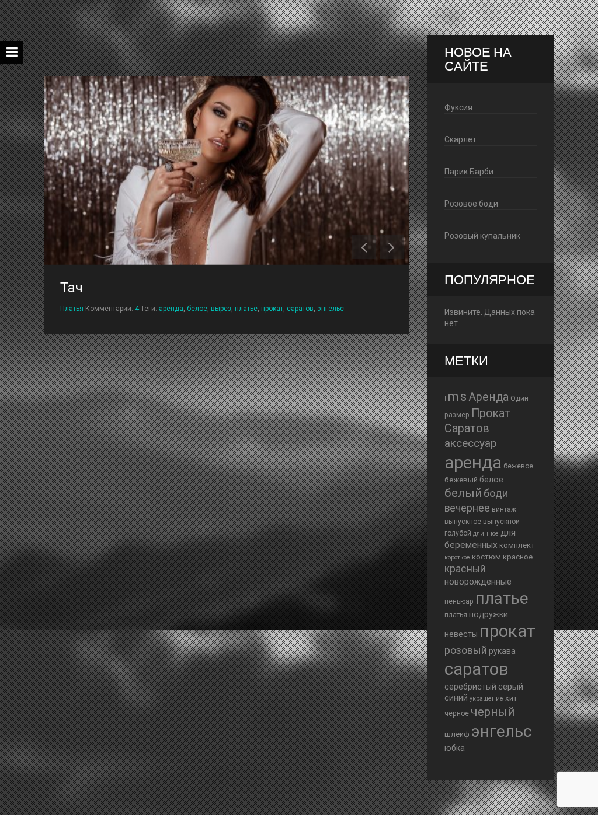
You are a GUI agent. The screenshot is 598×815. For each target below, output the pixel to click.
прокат (272, 309)
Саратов (466, 428)
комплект (517, 545)
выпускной (501, 521)
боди (496, 493)
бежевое (518, 466)
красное (518, 556)
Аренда (488, 397)
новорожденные (478, 581)
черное (456, 713)
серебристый (470, 686)
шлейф (457, 734)
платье (246, 309)
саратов (300, 309)
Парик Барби (468, 171)
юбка (454, 748)
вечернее (467, 508)
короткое (457, 557)
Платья (72, 309)
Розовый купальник (482, 235)
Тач (71, 287)
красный (465, 569)
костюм (486, 556)
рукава (502, 651)
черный (492, 712)
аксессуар (470, 443)
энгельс (330, 309)
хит (511, 698)
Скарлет (460, 139)
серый (510, 686)
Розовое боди (471, 203)
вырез (221, 309)
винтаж (504, 509)
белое (197, 309)
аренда (171, 309)
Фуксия (458, 107)
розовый (465, 650)
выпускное (462, 521)
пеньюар (459, 601)
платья (455, 615)
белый (463, 493)
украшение (486, 698)
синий (456, 697)
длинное (486, 533)
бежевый (461, 479)
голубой (457, 533)
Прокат (490, 413)
